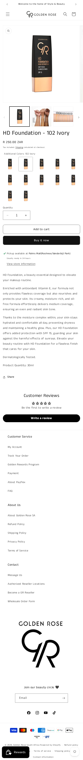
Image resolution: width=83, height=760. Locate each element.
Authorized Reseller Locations (26, 584)
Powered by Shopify (50, 745)
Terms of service (42, 751)
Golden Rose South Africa (26, 745)
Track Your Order (18, 456)
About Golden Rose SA (21, 515)
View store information (21, 264)
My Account (15, 447)
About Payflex (16, 482)
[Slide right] (79, 117)
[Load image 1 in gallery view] (19, 117)
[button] (7, 14)
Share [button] (10, 377)
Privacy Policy (16, 542)
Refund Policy (16, 524)
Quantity (8, 208)
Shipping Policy (17, 533)
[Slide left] (4, 117)
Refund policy (71, 745)
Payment (13, 473)
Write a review (41, 418)
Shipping (19, 147)
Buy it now (41, 240)
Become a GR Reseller (21, 593)
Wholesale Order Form (21, 601)
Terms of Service (18, 551)
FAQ (10, 491)
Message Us (15, 575)
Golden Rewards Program (23, 464)
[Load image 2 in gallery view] (41, 117)
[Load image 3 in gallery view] (63, 117)
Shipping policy (62, 751)
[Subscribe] (63, 698)
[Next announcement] (76, 4)
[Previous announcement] (7, 4)
